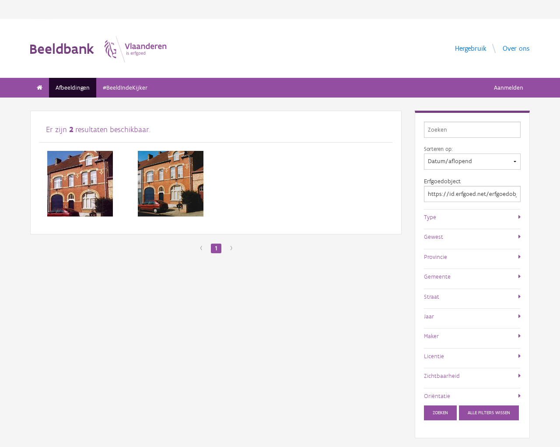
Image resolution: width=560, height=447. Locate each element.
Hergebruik (470, 48)
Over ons (516, 48)
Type (430, 217)
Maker (431, 336)
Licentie (434, 356)
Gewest (433, 237)
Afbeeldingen (73, 87)
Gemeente (437, 276)
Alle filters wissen (489, 413)
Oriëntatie (437, 396)
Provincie (435, 257)
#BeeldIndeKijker (125, 87)
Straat (431, 296)
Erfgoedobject (442, 181)
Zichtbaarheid (442, 376)
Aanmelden (508, 87)
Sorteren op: (438, 148)
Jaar (429, 316)
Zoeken (440, 413)
